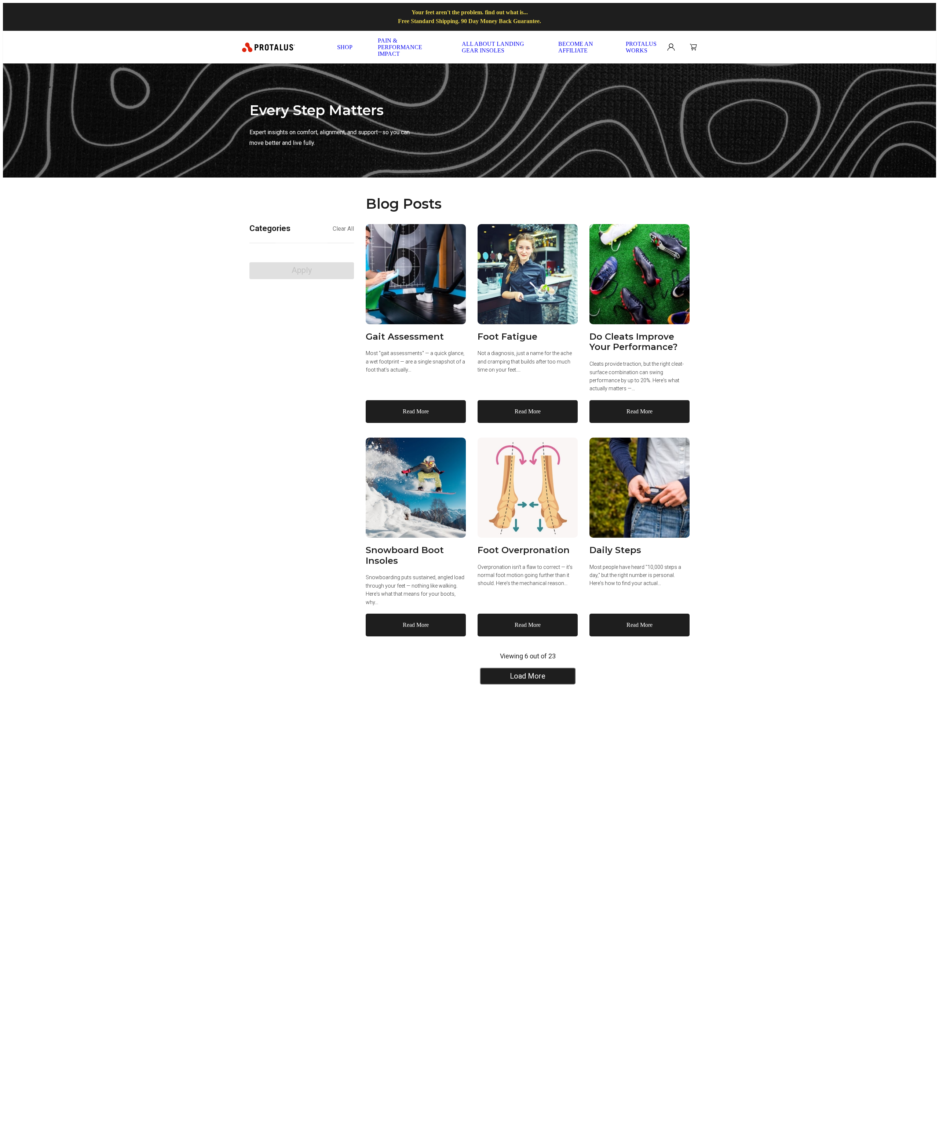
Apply (302, 270)
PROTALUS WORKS (641, 47)
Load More (527, 676)
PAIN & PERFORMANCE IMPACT (400, 47)
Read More (416, 411)
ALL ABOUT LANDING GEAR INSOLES (493, 47)
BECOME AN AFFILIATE (575, 47)
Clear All (343, 228)
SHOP (344, 47)
